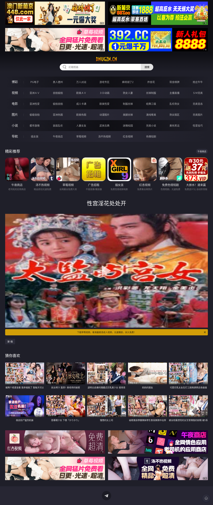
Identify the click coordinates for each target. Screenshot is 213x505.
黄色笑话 (174, 125)
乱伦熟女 (174, 104)
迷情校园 (128, 125)
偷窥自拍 (35, 114)
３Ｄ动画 (104, 93)
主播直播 (174, 93)
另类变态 (198, 104)
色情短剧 (151, 136)
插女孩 (34, 136)
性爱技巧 (198, 125)
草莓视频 (81, 136)
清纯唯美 (151, 114)
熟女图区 (174, 114)
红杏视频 (128, 136)
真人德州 (58, 82)
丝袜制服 (151, 93)
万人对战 (81, 82)
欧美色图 (81, 114)
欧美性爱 (104, 104)
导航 (15, 136)
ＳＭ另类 (198, 93)
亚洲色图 (58, 114)
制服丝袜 (128, 104)
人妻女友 (81, 125)
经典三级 (151, 104)
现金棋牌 (174, 82)
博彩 (15, 82)
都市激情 (35, 125)
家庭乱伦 (58, 125)
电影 (15, 104)
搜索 (147, 67)
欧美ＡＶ (81, 93)
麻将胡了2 (127, 82)
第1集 (10, 341)
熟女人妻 (128, 93)
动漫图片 (104, 114)
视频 (15, 93)
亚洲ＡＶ (35, 93)
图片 (15, 115)
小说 (15, 125)
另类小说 (151, 125)
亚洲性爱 (35, 104)
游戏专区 (104, 82)
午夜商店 (58, 136)
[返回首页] (206, 498)
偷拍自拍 (58, 104)
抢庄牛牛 (198, 82)
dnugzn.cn (106, 59)
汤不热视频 (104, 136)
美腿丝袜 (128, 114)
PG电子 (34, 82)
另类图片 (198, 114)
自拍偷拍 (58, 93)
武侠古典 (104, 125)
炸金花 (151, 82)
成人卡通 (81, 104)
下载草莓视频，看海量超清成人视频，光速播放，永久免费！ (106, 332)
